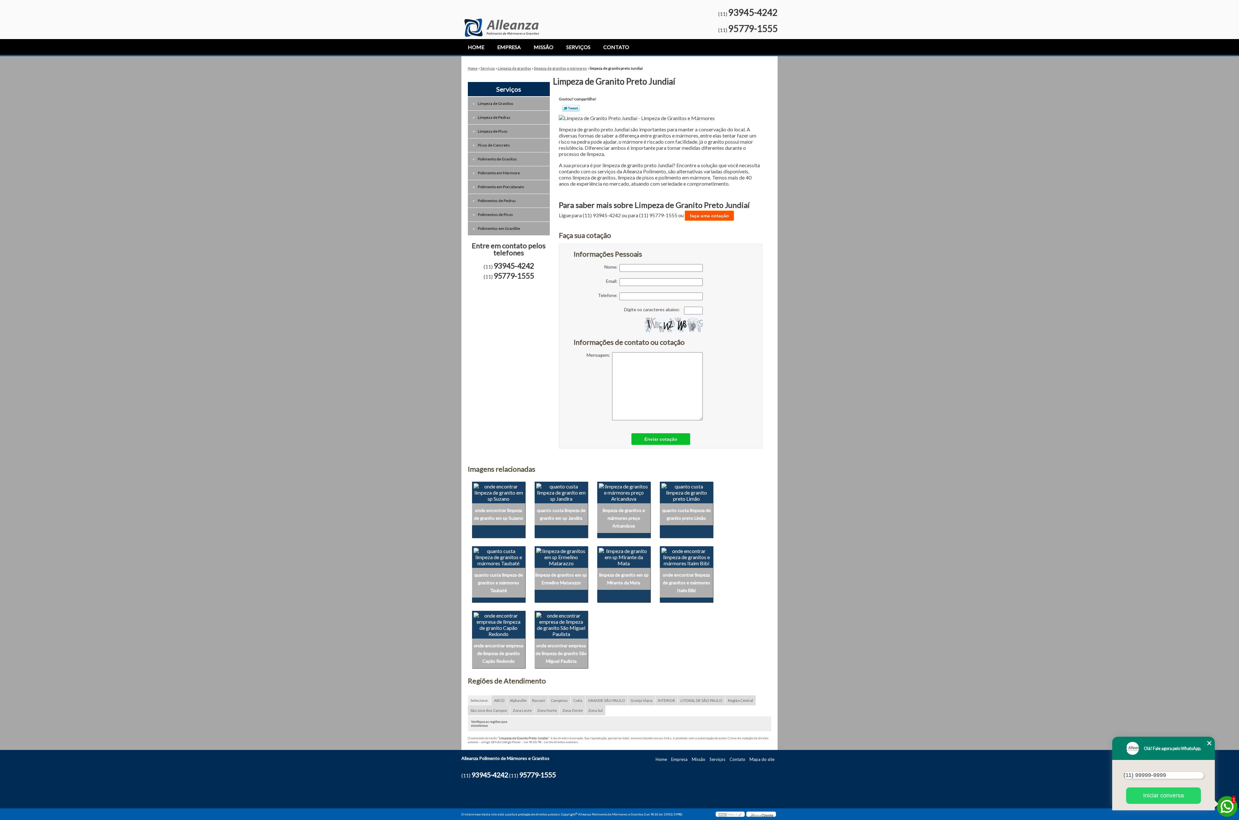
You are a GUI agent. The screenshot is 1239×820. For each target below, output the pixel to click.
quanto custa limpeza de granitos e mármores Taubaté (498, 582)
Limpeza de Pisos (493, 131)
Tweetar (571, 108)
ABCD (499, 700)
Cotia (577, 700)
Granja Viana (641, 700)
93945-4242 (753, 12)
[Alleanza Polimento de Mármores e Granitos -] (501, 18)
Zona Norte (547, 710)
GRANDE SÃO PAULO (606, 700)
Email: (613, 281)
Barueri (538, 700)
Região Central (740, 700)
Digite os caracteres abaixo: (652, 309)
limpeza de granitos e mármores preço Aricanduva (624, 517)
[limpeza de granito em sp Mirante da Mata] (623, 556)
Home (476, 47)
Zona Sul (595, 710)
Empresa (509, 47)
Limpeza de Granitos (495, 103)
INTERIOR (666, 700)
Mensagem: (599, 355)
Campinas (559, 700)
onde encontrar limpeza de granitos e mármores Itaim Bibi (686, 582)
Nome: (612, 267)
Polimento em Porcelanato (501, 186)
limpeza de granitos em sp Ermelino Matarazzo (561, 578)
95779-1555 (753, 28)
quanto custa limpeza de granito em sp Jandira (561, 514)
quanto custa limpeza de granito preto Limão (686, 514)
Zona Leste (522, 710)
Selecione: (479, 700)
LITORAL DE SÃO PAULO (701, 700)
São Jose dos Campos (488, 710)
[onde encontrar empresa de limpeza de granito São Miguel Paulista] (561, 624)
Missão (543, 47)
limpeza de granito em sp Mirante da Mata (624, 578)
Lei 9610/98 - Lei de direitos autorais (551, 742)
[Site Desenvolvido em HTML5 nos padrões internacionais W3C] (730, 814)
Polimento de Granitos (497, 159)
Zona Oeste (572, 710)
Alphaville (518, 700)
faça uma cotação (709, 215)
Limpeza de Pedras (494, 117)
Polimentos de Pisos (495, 214)
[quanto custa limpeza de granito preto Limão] (686, 491)
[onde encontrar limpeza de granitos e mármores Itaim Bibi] (686, 556)
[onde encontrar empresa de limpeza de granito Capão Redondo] (498, 624)
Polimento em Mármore (499, 172)
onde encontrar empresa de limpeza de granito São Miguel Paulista (561, 653)
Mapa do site (762, 759)
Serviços (578, 47)
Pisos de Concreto (493, 145)
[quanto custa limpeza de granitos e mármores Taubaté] (498, 556)
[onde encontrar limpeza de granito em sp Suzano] (498, 491)
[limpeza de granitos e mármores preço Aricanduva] (623, 491)
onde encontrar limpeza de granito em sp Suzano (498, 514)
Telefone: (609, 295)
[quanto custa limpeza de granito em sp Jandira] (561, 491)
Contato (616, 47)
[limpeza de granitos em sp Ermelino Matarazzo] (561, 556)
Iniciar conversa (1163, 795)
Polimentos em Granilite (499, 228)
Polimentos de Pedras (497, 200)
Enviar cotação (660, 439)
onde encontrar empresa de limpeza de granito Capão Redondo (498, 653)
